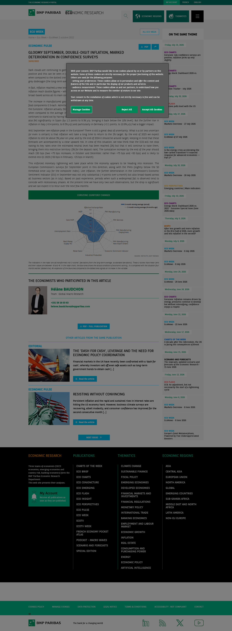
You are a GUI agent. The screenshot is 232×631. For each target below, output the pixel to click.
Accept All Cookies (152, 109)
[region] (117, 90)
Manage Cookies (81, 109)
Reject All (127, 109)
